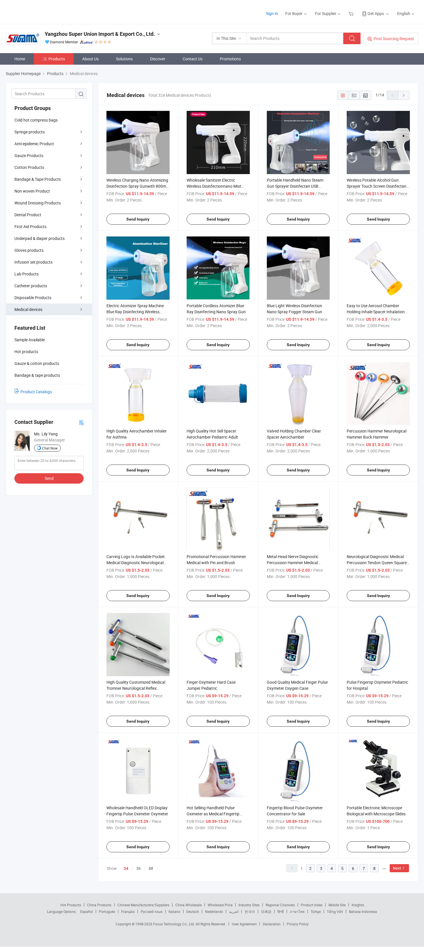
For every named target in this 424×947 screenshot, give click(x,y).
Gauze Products (28, 155)
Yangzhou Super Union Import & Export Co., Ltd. (100, 34)
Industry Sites (249, 905)
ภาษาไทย (297, 911)
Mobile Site (337, 905)
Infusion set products (33, 262)
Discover (157, 58)
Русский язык (151, 911)
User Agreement (244, 924)
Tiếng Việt (335, 911)
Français (128, 911)
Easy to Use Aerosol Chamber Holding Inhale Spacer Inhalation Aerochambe (376, 311)
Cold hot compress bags (36, 120)
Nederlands (214, 911)
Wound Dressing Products (37, 203)
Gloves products (29, 250)
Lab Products (26, 274)
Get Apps (376, 13)
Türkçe (316, 911)
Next (397, 868)
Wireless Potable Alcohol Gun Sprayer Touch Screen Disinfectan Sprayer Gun (376, 186)
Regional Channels (280, 905)
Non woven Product (32, 191)
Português (107, 911)
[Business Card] (81, 422)
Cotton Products (29, 167)
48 (151, 868)
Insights (358, 905)
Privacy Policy (298, 924)
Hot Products (70, 905)
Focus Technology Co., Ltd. (174, 924)
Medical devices (28, 309)
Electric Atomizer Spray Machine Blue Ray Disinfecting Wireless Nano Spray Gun (135, 311)
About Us (90, 58)
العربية (234, 911)
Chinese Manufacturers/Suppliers (143, 905)
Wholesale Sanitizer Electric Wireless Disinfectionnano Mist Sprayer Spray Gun (214, 186)
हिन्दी (280, 911)
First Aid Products (30, 226)
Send (49, 478)
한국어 (250, 911)
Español (86, 911)
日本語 (266, 911)
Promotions (230, 58)
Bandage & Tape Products (37, 179)
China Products (99, 905)
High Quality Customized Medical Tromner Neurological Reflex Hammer (135, 688)
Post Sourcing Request (394, 38)
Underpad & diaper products (39, 238)
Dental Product (27, 214)
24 (126, 868)
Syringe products (29, 132)
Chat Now (50, 448)
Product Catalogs (36, 391)
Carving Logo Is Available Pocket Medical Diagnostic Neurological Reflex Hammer (135, 562)
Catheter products (30, 285)
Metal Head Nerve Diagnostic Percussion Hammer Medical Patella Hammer (292, 562)
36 (138, 868)
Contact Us (192, 58)
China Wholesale (188, 905)
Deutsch (192, 911)
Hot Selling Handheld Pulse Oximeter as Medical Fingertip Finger (213, 814)
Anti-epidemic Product (34, 143)
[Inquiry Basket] (352, 13)
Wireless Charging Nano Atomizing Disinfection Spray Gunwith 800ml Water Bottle (137, 186)
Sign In (272, 13)
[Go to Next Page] (403, 95)
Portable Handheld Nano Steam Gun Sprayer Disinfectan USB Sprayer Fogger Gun (295, 186)
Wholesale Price (220, 905)
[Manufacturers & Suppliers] (43, 11)
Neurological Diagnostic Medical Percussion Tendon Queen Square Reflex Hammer (377, 562)
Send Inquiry (137, 219)
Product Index (311, 905)
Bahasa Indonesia (363, 911)
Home (19, 58)
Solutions (124, 58)
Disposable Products (32, 297)
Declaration (272, 924)
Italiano (174, 911)
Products (56, 58)
